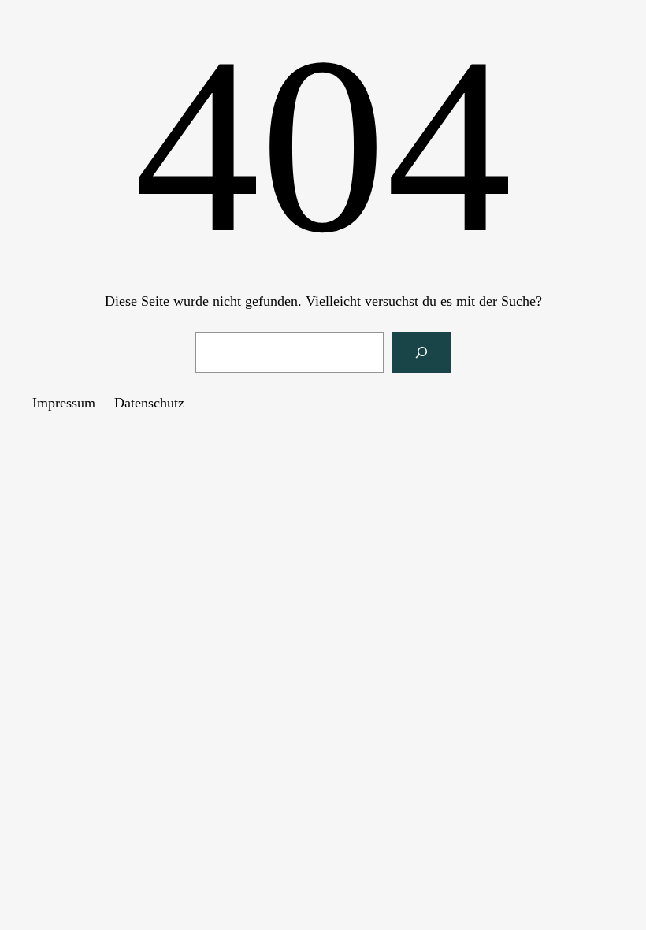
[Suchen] (421, 352)
